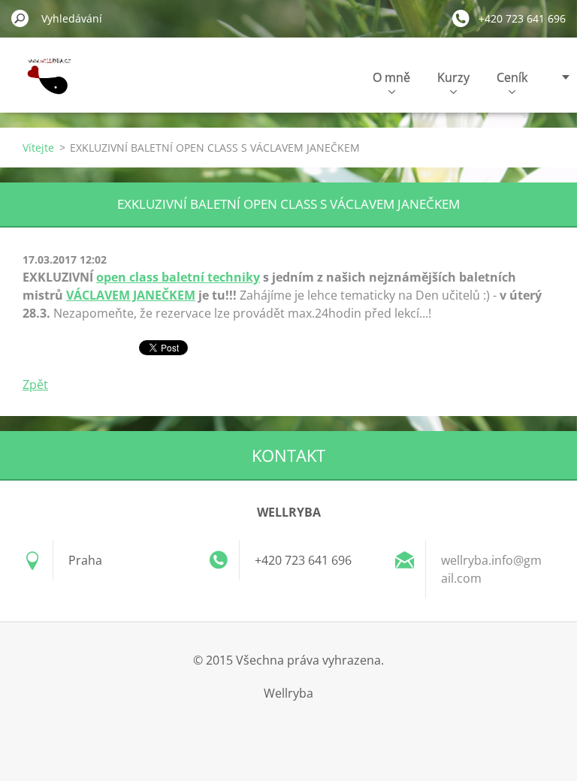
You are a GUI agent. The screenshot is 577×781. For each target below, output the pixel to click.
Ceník (512, 77)
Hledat (20, 18)
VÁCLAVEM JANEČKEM (130, 295)
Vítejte (38, 147)
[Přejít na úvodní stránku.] (45, 85)
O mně (391, 77)
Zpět (35, 384)
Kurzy (453, 77)
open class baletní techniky (178, 277)
